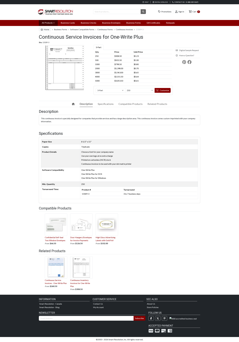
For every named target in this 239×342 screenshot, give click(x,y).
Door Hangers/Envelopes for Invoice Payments (81, 239)
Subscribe (139, 318)
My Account (98, 307)
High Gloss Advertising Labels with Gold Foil (105, 239)
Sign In (181, 11)
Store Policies (153, 307)
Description (86, 103)
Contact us (186, 2)
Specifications (106, 103)
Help (146, 2)
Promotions (166, 11)
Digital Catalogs (161, 2)
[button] (143, 11)
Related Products (157, 103)
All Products (50, 23)
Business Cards (68, 23)
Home (46, 29)
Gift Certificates (153, 23)
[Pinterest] (164, 318)
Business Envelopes (111, 23)
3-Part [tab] (98, 47)
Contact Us (98, 304)
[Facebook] (151, 318)
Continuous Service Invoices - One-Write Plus (56, 281)
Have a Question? (186, 55)
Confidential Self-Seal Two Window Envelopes (55, 239)
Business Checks (88, 23)
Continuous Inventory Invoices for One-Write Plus (80, 283)
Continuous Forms (105, 29)
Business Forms (133, 23)
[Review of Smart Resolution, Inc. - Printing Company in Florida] (183, 318)
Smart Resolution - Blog (49, 307)
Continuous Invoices (124, 29)
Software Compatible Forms (82, 29)
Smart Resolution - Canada (50, 304)
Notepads (170, 23)
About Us (151, 304)
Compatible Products (131, 103)
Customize (164, 90)
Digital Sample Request (189, 50)
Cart (195, 11)
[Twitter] (157, 318)
